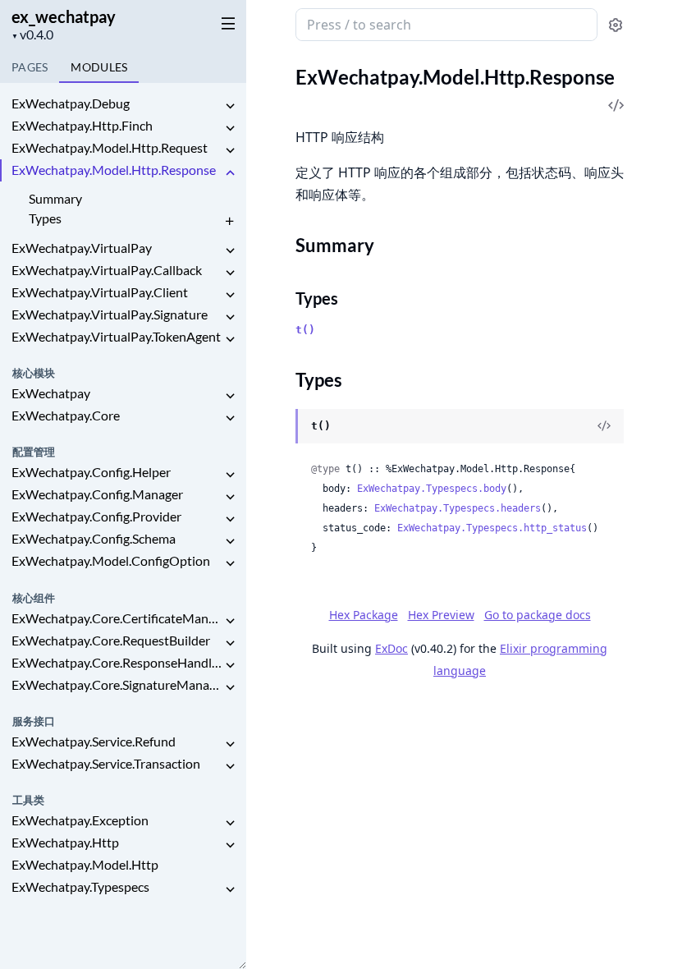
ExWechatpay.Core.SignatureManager (116, 684)
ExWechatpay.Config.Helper (91, 472)
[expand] (230, 106)
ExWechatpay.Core (65, 415)
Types (45, 218)
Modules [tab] (99, 67)
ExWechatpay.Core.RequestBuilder (110, 640)
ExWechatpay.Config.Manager (97, 494)
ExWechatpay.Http (65, 842)
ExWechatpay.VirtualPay (81, 247)
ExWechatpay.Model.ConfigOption (110, 560)
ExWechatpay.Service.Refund (93, 741)
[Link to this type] (279, 427)
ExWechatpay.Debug (70, 103)
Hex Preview (441, 614)
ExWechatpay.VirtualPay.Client (99, 292)
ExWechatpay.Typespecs (80, 886)
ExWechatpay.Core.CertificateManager (116, 618)
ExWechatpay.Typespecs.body (431, 488)
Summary (55, 198)
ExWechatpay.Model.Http (84, 864)
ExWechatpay (50, 393)
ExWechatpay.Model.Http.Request (109, 147)
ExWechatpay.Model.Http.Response (113, 169)
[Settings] (615, 25)
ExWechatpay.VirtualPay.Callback (106, 270)
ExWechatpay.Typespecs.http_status (492, 528)
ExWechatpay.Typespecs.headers (457, 508)
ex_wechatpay (63, 16)
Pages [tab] (29, 67)
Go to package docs (537, 615)
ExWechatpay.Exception (80, 820)
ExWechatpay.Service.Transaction (105, 763)
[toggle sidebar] (225, 23)
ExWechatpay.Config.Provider (96, 516)
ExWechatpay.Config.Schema (93, 538)
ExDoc (391, 648)
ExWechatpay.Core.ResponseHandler (116, 662)
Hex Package (363, 614)
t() (305, 330)
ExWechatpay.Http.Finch (82, 125)
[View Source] (604, 426)
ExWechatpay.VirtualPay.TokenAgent (116, 336)
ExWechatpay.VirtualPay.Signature (109, 314)
